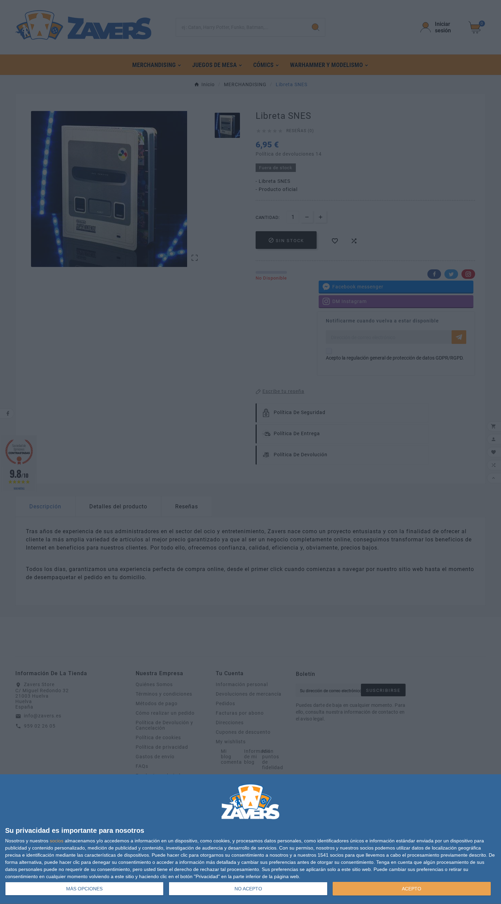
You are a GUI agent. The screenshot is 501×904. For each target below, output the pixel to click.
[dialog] (250, 839)
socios (56, 840)
